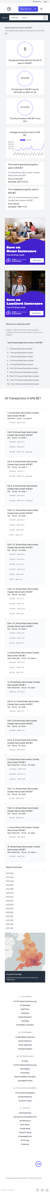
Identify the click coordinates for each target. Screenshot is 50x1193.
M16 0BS (9, 924)
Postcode (15, 18)
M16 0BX (9, 916)
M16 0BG (10, 904)
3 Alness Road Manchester (21, 356)
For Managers (26, 1032)
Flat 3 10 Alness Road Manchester (24, 376)
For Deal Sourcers (26, 1056)
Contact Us (37, 1)
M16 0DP (10, 885)
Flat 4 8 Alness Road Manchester (25, 384)
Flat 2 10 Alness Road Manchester (24, 380)
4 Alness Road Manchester (21, 364)
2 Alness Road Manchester (21, 348)
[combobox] (31, 18)
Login (45, 1)
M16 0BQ (10, 873)
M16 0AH (10, 893)
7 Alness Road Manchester (21, 352)
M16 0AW (10, 881)
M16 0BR (9, 889)
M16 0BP (9, 912)
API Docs (26, 1108)
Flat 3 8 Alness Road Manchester (23, 372)
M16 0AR (9, 908)
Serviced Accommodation (27, 1088)
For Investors (26, 996)
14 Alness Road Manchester (22, 360)
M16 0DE (9, 900)
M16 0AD (10, 877)
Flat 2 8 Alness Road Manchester (24, 368)
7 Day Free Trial (25, 9)
